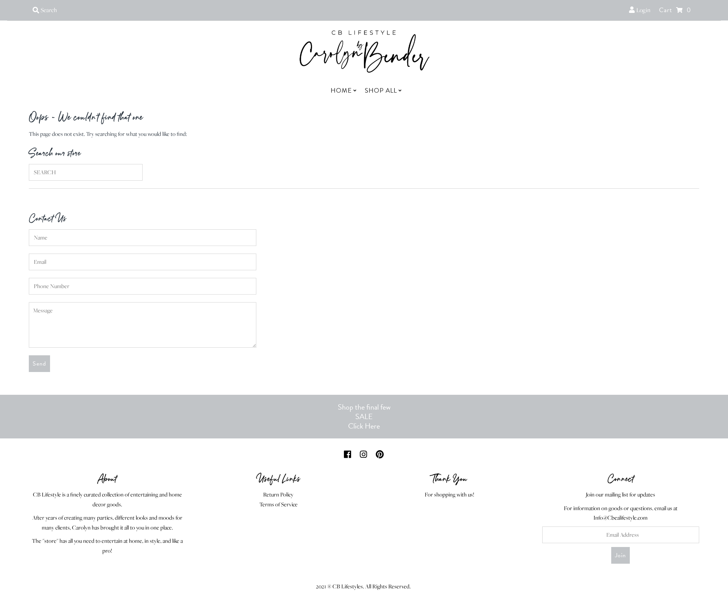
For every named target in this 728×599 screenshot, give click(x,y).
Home (341, 90)
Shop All (381, 90)
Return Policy (278, 494)
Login (642, 10)
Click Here (364, 426)
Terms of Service (278, 504)
